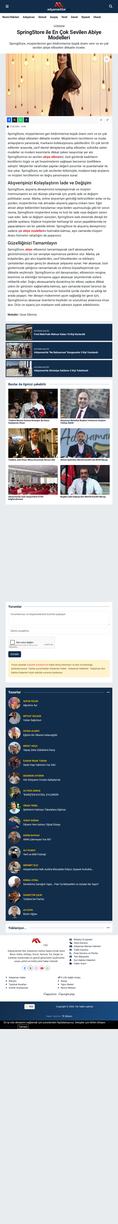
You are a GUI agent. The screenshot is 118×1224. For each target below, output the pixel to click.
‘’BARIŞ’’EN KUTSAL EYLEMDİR (40, 794)
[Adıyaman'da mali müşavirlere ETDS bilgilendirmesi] (33, 479)
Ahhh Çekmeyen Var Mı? (37, 839)
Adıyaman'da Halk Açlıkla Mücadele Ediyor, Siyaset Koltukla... (58, 869)
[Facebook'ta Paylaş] (9, 119)
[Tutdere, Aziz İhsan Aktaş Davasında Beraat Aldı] (33, 442)
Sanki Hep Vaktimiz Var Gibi (39, 764)
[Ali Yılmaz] (14, 852)
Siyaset (85, 17)
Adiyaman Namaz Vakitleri (87, 946)
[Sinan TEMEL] (14, 807)
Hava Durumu (81, 943)
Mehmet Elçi (30, 865)
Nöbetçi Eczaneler (83, 939)
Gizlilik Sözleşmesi (18, 987)
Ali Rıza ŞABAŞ (31, 790)
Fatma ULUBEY (31, 731)
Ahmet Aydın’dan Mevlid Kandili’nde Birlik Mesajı (84, 460)
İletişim (12, 981)
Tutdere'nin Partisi (33, 899)
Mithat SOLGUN (32, 716)
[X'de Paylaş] (14, 119)
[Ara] (110, 6)
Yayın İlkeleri (67, 984)
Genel (74, 17)
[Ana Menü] (7, 6)
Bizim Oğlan (30, 914)
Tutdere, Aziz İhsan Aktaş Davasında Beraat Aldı (31, 460)
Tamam (23, 1026)
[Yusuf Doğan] (14, 822)
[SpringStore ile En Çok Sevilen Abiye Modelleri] (59, 85)
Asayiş (54, 17)
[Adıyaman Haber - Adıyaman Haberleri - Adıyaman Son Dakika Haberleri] (58, 6)
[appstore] (50, 994)
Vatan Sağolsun (32, 720)
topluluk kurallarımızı (38, 664)
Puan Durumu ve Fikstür (86, 953)
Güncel (42, 17)
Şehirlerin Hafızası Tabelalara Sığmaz (44, 809)
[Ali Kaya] (14, 911)
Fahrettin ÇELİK (32, 895)
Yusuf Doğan (31, 820)
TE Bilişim (67, 1016)
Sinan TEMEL (30, 805)
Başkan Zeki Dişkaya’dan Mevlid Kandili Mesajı (83, 496)
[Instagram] (36, 968)
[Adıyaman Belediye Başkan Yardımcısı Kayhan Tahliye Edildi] (85, 403)
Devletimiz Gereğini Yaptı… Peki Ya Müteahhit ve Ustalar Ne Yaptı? (61, 884)
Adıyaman (29, 17)
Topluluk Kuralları (18, 984)
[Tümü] (108, 692)
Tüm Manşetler (81, 956)
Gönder (14, 654)
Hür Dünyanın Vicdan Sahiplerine (41, 779)
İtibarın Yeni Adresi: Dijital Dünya (41, 824)
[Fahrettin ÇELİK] (14, 896)
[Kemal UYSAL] (14, 881)
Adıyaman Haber (17, 977)
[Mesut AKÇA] (14, 747)
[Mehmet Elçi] (14, 866)
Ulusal (97, 17)
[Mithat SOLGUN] (14, 717)
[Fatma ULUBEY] (14, 732)
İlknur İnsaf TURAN (35, 760)
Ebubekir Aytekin (33, 775)
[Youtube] (41, 968)
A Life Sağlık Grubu (70, 977)
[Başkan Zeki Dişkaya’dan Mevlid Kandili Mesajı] (85, 479)
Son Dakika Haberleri (84, 960)
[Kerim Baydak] (14, 837)
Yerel (64, 17)
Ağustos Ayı (30, 705)
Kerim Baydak (31, 835)
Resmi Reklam (10, 17)
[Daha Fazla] (26, 119)
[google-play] (66, 994)
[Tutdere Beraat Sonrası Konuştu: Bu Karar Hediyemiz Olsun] (33, 403)
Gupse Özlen (30, 701)
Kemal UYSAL (30, 880)
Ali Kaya (28, 910)
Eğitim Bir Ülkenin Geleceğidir (40, 735)
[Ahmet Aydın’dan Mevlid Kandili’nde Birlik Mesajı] (85, 442)
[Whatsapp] (47, 968)
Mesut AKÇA (30, 746)
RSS (31, 1006)
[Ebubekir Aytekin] (14, 777)
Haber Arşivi (80, 963)
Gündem (59, 26)
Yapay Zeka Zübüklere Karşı (39, 749)
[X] (30, 968)
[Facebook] (24, 968)
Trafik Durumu (81, 949)
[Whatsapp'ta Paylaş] (20, 119)
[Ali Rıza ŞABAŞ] (14, 792)
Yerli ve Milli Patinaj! (34, 854)
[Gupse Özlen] (14, 702)
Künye (64, 981)
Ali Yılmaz (29, 850)
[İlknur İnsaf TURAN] (14, 762)
